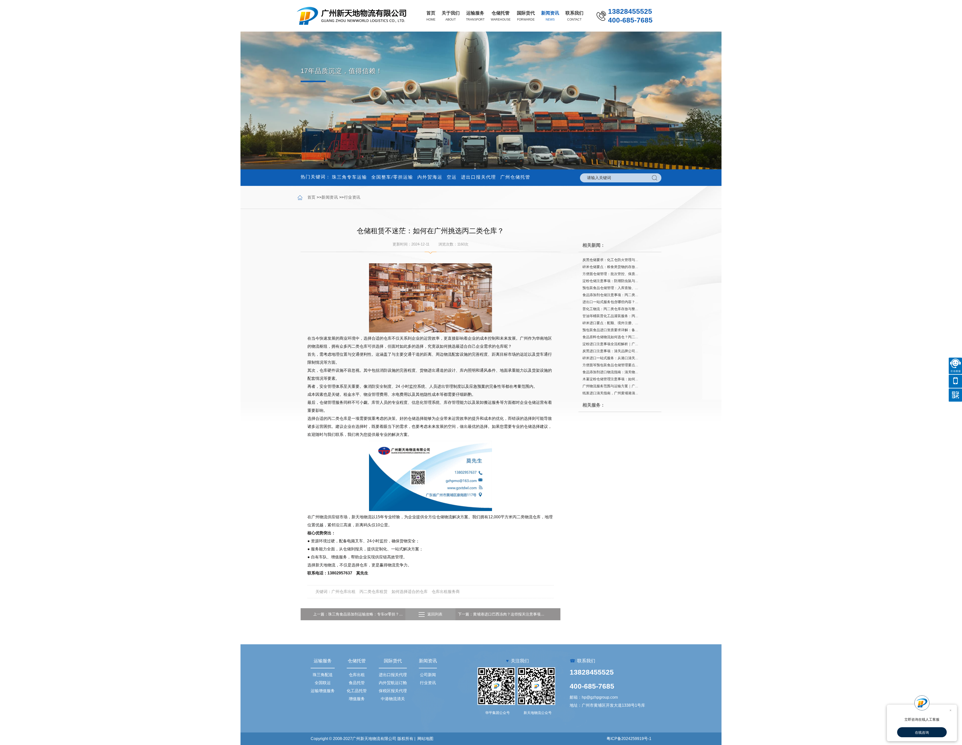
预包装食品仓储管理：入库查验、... (610, 288)
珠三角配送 (323, 675)
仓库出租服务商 (446, 591)
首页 (311, 197)
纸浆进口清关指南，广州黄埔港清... (610, 393)
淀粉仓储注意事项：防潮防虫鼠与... (610, 281)
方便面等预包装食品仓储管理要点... (610, 365)
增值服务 (357, 699)
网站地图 (425, 738)
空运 (452, 177)
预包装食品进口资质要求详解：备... (610, 330)
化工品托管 (357, 691)
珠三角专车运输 (349, 177)
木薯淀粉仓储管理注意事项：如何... (610, 379)
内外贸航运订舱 (393, 683)
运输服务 (323, 660)
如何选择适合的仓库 (410, 591)
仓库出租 (357, 675)
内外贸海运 (429, 177)
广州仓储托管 (515, 177)
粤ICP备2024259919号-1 (629, 738)
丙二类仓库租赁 (373, 591)
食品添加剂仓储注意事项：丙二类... (610, 295)
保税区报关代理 (393, 691)
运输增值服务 (323, 691)
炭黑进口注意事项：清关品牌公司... (610, 351)
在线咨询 (922, 732)
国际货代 (393, 660)
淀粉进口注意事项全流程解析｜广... (610, 344)
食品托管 (357, 683)
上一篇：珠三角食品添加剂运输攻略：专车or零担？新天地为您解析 (358, 614)
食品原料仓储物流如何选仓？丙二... (610, 337)
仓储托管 (357, 660)
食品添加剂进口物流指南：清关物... (610, 372)
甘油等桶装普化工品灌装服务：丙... (610, 316)
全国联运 (323, 683)
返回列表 (434, 614)
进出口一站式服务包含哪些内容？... (610, 302)
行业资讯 (352, 197)
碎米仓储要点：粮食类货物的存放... (610, 267)
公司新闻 (428, 675)
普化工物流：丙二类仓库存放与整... (610, 309)
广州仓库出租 (343, 591)
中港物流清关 (393, 699)
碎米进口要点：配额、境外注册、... (610, 323)
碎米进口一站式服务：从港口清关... (610, 358)
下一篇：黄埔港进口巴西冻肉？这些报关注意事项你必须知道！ (503, 614)
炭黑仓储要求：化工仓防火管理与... (610, 260)
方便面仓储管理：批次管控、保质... (610, 274)
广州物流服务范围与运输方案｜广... (610, 386)
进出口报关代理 (478, 177)
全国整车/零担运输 (392, 177)
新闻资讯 (329, 197)
